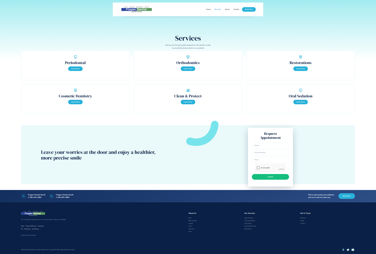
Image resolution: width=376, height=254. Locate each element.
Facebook (303, 218)
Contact (236, 9)
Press (190, 231)
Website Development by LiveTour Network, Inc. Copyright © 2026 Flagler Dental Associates (48, 250)
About (227, 9)
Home (208, 9)
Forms (190, 226)
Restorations (301, 62)
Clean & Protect (188, 96)
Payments (191, 229)
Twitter (302, 221)
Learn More (75, 69)
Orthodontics (188, 62)
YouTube (302, 223)
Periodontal (75, 62)
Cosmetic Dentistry (75, 96)
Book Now (249, 9)
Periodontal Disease (250, 226)
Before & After (192, 221)
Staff (189, 218)
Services (218, 9)
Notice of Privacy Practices (28, 235)
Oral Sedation (300, 96)
